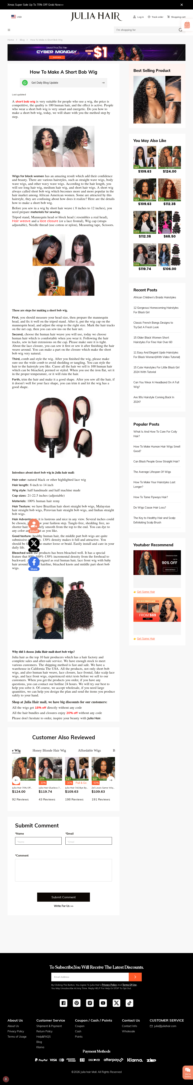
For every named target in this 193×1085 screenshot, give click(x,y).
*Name (19, 833)
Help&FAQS (43, 1036)
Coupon (79, 1026)
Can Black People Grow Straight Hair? (156, 461)
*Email (69, 833)
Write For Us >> (63, 906)
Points (79, 1036)
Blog (39, 1042)
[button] (16, 780)
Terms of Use (129, 984)
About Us (13, 1026)
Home (11, 39)
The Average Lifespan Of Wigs (152, 472)
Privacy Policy (109, 984)
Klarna (40, 1047)
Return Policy (44, 1031)
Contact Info (129, 1026)
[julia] (96, 16)
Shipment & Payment (49, 1026)
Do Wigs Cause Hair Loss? (149, 507)
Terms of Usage (17, 1036)
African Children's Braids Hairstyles (154, 297)
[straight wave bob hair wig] (63, 265)
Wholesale (128, 1031)
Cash (78, 1031)
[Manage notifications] (6, 1079)
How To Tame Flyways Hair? (150, 497)
